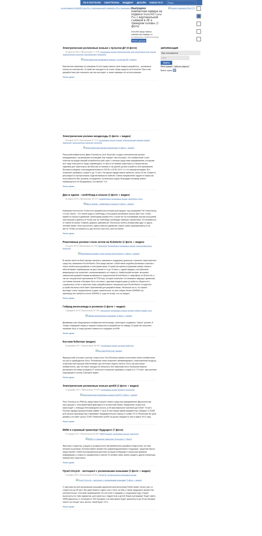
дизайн (144, 310)
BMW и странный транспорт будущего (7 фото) (93, 429)
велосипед (105, 310)
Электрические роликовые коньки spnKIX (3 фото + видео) (101, 385)
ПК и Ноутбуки (92, 3)
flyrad (101, 475)
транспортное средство (73, 54)
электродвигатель (144, 246)
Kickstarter (102, 54)
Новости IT (156, 3)
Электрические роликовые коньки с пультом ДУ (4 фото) (100, 47)
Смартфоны (111, 3)
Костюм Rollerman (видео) (79, 341)
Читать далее (68, 77)
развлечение (105, 198)
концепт (121, 389)
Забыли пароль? (182, 66)
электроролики (123, 52)
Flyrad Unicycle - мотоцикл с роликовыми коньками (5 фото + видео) (107, 470)
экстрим (121, 345)
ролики (119, 140)
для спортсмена (138, 52)
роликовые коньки (108, 52)
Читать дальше (168, 40)
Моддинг (128, 3)
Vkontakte (174, 70)
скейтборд (132, 198)
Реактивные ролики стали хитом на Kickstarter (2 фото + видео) (103, 241)
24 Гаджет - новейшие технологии (70, 2)
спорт (140, 198)
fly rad (107, 475)
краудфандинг (90, 54)
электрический (129, 140)
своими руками (143, 140)
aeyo (150, 310)
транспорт (67, 142)
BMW (102, 433)
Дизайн (141, 3)
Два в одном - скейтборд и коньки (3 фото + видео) (96, 194)
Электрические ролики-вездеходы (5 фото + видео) (97, 136)
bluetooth (67, 248)
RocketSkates (113, 246)
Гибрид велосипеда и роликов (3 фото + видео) (94, 306)
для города (151, 52)
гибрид (137, 310)
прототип (98, 142)
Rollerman (130, 345)
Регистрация (166, 66)
